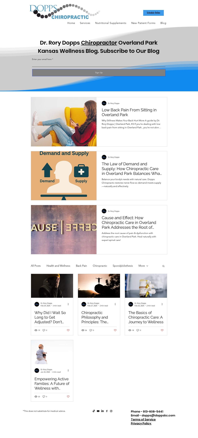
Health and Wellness (58, 265)
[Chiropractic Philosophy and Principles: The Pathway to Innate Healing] (99, 286)
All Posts (36, 265)
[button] (163, 266)
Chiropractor (99, 42)
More (142, 265)
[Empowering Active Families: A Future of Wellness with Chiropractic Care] (52, 352)
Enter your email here (42, 59)
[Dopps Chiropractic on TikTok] (93, 411)
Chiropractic (100, 265)
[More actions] (69, 304)
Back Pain (81, 265)
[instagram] (111, 411)
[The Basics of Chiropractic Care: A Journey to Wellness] (146, 286)
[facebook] (106, 411)
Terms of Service (143, 419)
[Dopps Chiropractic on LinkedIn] (102, 411)
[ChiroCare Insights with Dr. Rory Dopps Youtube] (98, 411)
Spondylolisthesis (123, 265)
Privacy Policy (141, 423)
